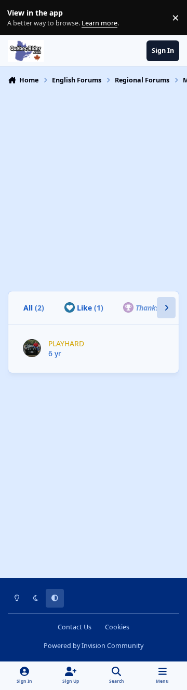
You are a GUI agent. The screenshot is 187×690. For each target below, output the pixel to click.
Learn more (20, 18)
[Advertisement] (93, 186)
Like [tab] (89, 308)
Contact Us (74, 627)
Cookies (117, 627)
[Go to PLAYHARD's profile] (32, 348)
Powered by (93, 645)
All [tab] (33, 308)
